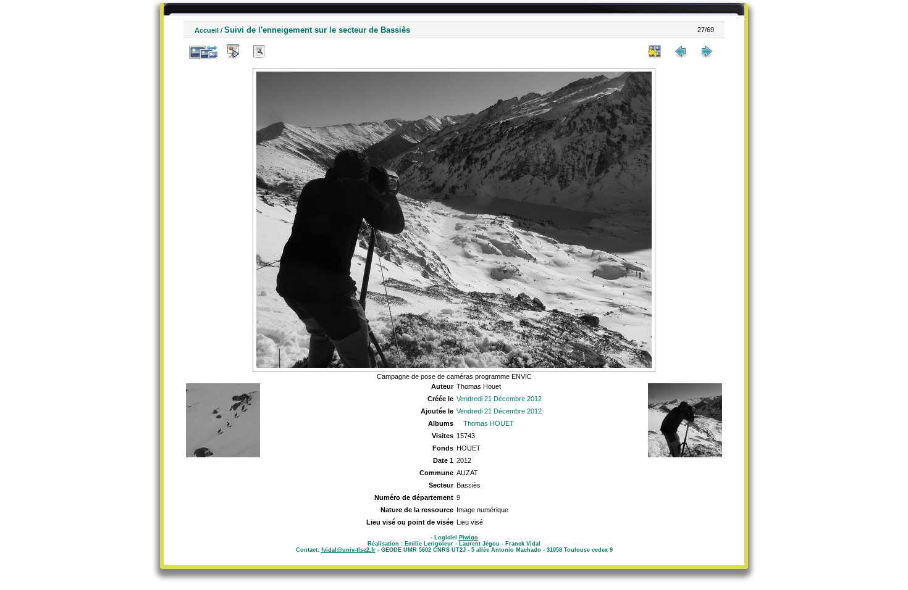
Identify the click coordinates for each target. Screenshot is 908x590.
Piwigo (468, 537)
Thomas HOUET (488, 423)
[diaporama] (233, 51)
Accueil (207, 30)
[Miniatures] (655, 51)
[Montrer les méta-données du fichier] (259, 51)
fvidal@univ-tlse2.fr (348, 550)
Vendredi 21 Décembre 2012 (499, 398)
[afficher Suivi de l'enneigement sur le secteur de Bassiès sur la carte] (285, 51)
